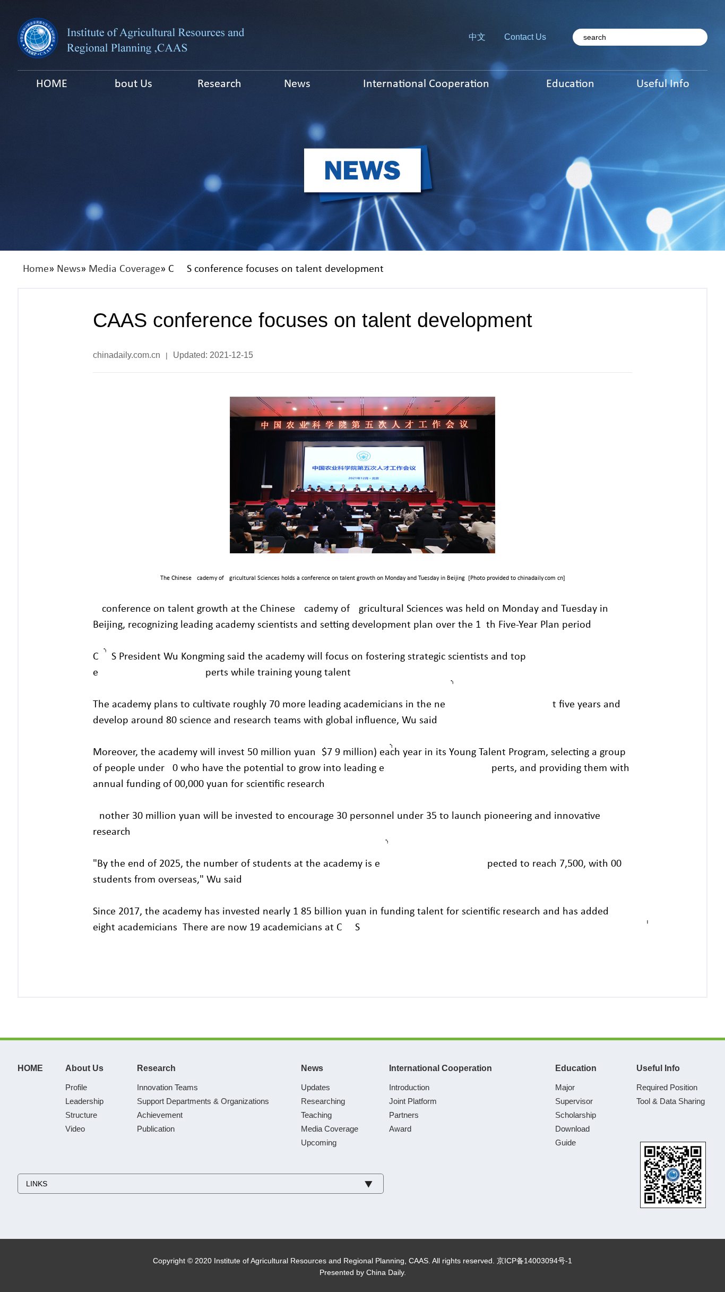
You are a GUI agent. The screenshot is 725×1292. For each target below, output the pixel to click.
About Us (84, 1068)
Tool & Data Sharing (670, 1101)
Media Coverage (124, 269)
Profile (76, 1087)
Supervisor (574, 1101)
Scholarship (575, 1114)
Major (565, 1087)
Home (36, 269)
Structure (81, 1114)
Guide (565, 1142)
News (69, 269)
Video (75, 1128)
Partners (404, 1114)
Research (156, 1068)
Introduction (409, 1087)
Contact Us (525, 36)
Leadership (84, 1101)
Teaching (316, 1114)
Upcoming (318, 1142)
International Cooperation (440, 1068)
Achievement (160, 1114)
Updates (315, 1087)
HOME (30, 1068)
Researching (323, 1101)
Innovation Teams (167, 1087)
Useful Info (658, 1068)
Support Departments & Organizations (203, 1101)
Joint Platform (413, 1101)
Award (400, 1128)
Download (572, 1128)
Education (576, 1068)
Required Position (666, 1087)
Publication (156, 1128)
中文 (477, 36)
